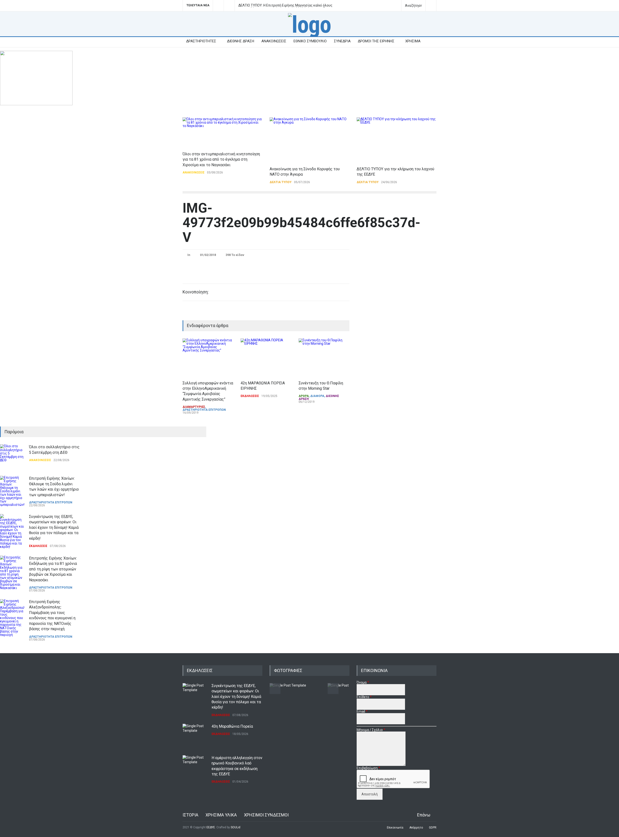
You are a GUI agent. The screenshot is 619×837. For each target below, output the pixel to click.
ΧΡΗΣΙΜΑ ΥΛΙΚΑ (221, 814)
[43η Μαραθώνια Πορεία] (195, 736)
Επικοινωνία (395, 827)
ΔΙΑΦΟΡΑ (317, 396)
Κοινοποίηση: (196, 292)
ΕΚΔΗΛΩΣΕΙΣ (250, 396)
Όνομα (363, 682)
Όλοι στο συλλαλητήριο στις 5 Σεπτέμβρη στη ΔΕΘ (277, 5)
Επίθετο (364, 697)
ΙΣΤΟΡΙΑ (190, 814)
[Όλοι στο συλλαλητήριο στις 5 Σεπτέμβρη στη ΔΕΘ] (12, 456)
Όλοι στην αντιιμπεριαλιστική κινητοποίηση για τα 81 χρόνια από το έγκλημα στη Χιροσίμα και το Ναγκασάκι (221, 159)
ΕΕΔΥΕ (210, 827)
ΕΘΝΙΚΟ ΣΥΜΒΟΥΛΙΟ (310, 41)
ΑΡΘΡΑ (304, 396)
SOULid (235, 827)
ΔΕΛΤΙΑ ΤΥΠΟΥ (281, 182)
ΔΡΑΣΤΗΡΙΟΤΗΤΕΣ (201, 41)
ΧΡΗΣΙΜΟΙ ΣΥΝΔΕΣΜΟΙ (266, 814)
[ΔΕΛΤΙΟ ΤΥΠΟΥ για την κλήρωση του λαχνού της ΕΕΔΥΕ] (396, 139)
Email (362, 711)
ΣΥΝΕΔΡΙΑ (342, 41)
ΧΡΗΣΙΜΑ (412, 41)
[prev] (18, 449)
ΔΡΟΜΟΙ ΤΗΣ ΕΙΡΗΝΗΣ (376, 41)
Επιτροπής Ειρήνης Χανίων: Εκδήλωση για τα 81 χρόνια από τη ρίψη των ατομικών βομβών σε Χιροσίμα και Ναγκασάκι (53, 569)
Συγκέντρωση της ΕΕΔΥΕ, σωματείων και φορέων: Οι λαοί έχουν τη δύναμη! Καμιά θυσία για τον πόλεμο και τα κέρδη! (54, 527)
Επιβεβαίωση (368, 768)
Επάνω (423, 814)
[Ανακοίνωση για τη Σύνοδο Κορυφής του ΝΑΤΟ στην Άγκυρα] (309, 139)
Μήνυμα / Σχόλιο (371, 730)
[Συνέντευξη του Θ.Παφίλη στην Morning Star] (324, 357)
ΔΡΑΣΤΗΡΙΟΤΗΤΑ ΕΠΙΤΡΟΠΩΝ (204, 409)
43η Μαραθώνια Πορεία (232, 726)
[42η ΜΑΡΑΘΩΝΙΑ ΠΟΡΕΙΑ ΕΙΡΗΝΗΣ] (266, 357)
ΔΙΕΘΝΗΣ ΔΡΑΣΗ (240, 41)
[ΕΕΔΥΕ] (309, 24)
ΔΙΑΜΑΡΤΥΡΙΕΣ (194, 407)
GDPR (432, 827)
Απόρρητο (416, 827)
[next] (18, 635)
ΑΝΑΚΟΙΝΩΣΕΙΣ (273, 41)
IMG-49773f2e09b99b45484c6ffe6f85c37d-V (301, 222)
